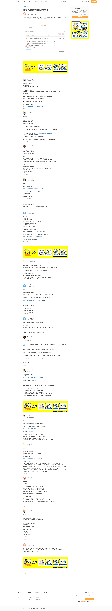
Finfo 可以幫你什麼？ (89, 592)
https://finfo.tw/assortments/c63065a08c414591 (33, 363)
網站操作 (37, 592)
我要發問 (80, 16)
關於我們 (33, 608)
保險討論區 (20, 602)
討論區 (24, 6)
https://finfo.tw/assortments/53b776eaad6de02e (33, 106)
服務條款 (37, 608)
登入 (89, 1)
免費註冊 (94, 1)
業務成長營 (29, 599)
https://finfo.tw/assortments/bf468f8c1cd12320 (32, 428)
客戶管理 (29, 592)
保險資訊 (19, 592)
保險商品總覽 (20, 597)
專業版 (45, 592)
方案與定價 (46, 595)
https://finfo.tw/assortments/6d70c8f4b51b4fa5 (32, 458)
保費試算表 (20, 595)
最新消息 (37, 595)
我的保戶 (29, 595)
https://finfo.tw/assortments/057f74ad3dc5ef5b (32, 236)
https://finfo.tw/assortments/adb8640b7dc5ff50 (32, 300)
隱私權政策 (43, 608)
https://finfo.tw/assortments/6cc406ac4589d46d (33, 188)
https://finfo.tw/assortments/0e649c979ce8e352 (33, 377)
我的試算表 (29, 597)
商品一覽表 (20, 599)
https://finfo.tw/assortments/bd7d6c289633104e (43, 133)
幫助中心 (37, 597)
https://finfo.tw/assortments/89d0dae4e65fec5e (32, 425)
